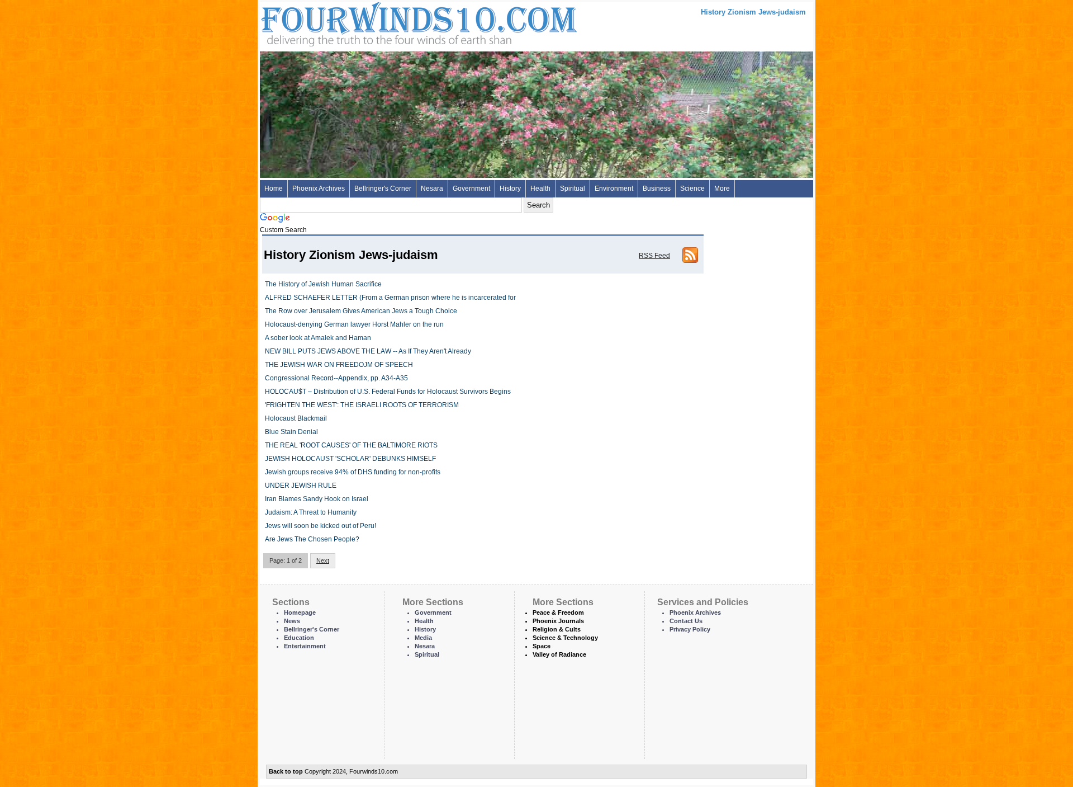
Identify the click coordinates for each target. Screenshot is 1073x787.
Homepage (300, 612)
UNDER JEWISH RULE (300, 485)
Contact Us (686, 621)
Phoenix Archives (318, 188)
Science (692, 188)
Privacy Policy (690, 629)
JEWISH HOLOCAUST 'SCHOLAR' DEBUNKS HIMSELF (350, 459)
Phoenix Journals (558, 621)
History (510, 188)
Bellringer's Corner (382, 188)
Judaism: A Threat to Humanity (311, 512)
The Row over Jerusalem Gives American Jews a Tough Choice (361, 311)
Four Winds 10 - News (371, 22)
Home (273, 188)
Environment (614, 188)
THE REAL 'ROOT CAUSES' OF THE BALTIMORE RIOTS (351, 445)
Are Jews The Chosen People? (312, 539)
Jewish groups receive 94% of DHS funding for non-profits (352, 472)
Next (322, 560)
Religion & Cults (557, 629)
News (292, 621)
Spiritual (572, 188)
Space (541, 646)
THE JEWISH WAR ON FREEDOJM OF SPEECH (339, 365)
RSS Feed (654, 256)
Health (540, 188)
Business (657, 188)
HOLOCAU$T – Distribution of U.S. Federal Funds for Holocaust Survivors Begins (388, 391)
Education (299, 637)
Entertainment (305, 646)
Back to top (286, 771)
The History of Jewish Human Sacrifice (323, 284)
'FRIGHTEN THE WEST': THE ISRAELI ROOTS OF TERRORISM (362, 405)
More (722, 188)
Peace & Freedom (558, 612)
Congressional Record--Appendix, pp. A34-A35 (336, 378)
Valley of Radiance (559, 654)
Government (471, 188)
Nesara (432, 188)
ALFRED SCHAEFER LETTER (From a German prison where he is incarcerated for (390, 297)
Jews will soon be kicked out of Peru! (320, 526)
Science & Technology (565, 637)
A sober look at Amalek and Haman (318, 338)
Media (423, 637)
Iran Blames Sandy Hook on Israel (316, 499)
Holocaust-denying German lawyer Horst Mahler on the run (354, 324)
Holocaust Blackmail (296, 418)
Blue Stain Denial (291, 432)
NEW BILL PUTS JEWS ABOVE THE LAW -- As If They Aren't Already (368, 351)
